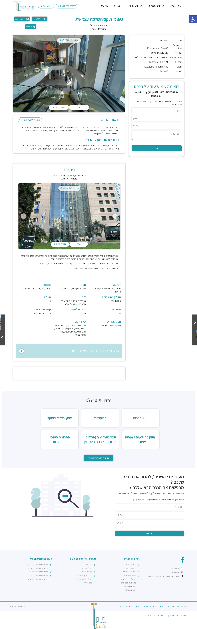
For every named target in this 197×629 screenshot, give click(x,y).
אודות (117, 5)
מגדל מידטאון (87, 571)
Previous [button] (23, 216)
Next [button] (115, 216)
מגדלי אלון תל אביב (85, 575)
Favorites (46, 6)
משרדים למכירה (157, 5)
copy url (29, 27)
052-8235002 (168, 92)
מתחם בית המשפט (129, 586)
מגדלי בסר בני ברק (85, 579)
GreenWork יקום (129, 575)
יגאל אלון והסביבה (129, 571)
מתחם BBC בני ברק (128, 582)
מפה (79, 107)
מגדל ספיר (88, 564)
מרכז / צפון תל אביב (128, 579)
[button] (193, 19)
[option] (69, 74)
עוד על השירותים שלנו (98, 458)
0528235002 (176, 568)
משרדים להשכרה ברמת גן (38, 575)
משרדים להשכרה (134, 5)
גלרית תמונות (58, 107)
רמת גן (93, 29)
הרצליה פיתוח (131, 568)
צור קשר (104, 5)
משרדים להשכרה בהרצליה (38, 571)
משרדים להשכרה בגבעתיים (38, 568)
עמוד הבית (176, 5)
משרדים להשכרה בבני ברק (38, 564)
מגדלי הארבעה (86, 568)
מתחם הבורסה (59, 175)
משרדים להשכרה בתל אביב (38, 579)
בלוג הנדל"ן (87, 582)
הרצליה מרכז (131, 564)
